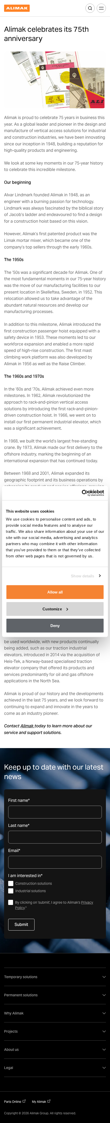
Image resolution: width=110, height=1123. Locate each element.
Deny (55, 625)
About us (11, 1049)
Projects (11, 1031)
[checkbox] (55, 887)
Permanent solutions (21, 995)
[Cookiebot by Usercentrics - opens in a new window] (81, 493)
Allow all (55, 592)
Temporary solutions (20, 977)
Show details (82, 576)
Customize (52, 609)
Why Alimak (14, 1013)
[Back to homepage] (17, 8)
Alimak (27, 726)
